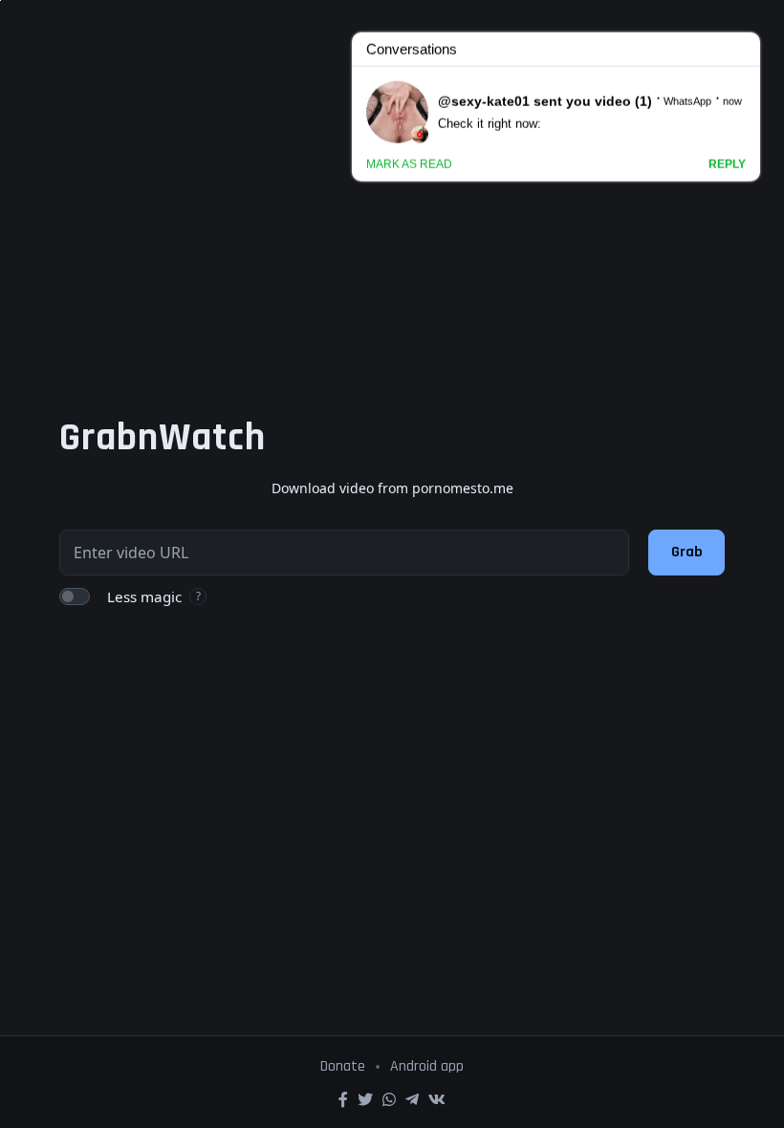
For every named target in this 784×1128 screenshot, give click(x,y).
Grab (687, 552)
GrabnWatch (162, 438)
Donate (342, 1066)
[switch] (74, 596)
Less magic (144, 596)
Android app (427, 1066)
